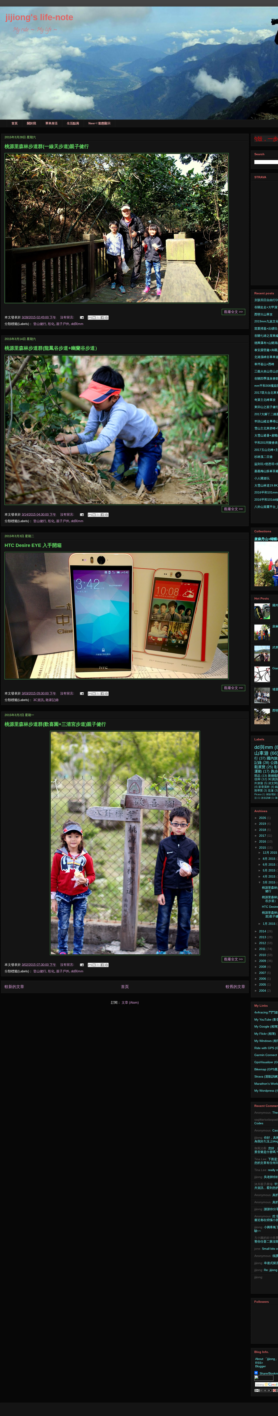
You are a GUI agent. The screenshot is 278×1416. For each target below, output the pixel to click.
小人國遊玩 (262, 478)
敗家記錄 (52, 700)
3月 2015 (269, 882)
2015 (263, 847)
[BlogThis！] (94, 317)
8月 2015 (269, 858)
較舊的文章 (235, 987)
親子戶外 (62, 324)
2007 (263, 973)
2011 (262, 949)
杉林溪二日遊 (263, 456)
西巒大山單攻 (263, 314)
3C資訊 (38, 700)
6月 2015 (269, 864)
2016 (263, 841)
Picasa (257, 794)
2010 (263, 955)
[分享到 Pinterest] (106, 317)
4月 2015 (269, 876)
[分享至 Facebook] (102, 317)
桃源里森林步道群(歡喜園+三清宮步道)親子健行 (55, 724)
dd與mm (77, 324)
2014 (263, 931)
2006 (263, 978)
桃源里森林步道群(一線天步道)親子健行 (47, 146)
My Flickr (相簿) (265, 1033)
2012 (263, 943)
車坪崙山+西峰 (264, 364)
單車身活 (51, 123)
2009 (263, 961)
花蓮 (270, 790)
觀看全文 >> (233, 312)
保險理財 (271, 794)
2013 (263, 937)
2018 (263, 829)
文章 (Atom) (130, 1002)
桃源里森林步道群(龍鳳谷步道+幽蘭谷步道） (52, 348)
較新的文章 (14, 987)
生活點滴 (73, 123)
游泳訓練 (266, 797)
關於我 (31, 123)
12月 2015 (270, 852)
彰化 (51, 324)
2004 (263, 990)
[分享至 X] (98, 317)
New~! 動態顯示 (99, 123)
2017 (263, 835)
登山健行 (39, 324)
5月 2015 (269, 870)
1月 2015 (269, 923)
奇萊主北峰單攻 (265, 399)
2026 (263, 818)
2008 (263, 966)
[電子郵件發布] (81, 317)
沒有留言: (67, 317)
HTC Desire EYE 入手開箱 (33, 545)
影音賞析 (264, 786)
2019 (263, 823)
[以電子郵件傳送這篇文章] (90, 317)
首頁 (15, 123)
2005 (263, 984)
